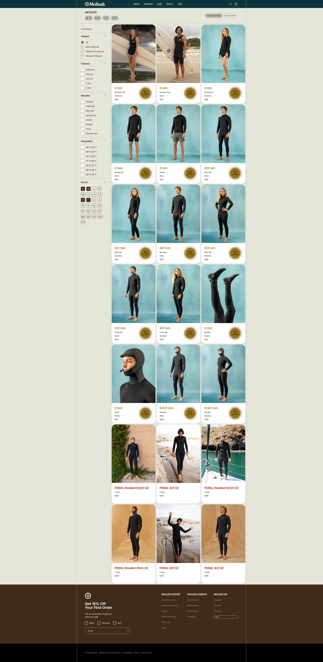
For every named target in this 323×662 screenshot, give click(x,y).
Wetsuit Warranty (169, 617)
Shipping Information (170, 606)
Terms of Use (146, 653)
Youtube (217, 606)
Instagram (218, 600)
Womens (148, 4)
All (87, 42)
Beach (170, 4)
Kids (180, 4)
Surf (159, 4)
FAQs (164, 628)
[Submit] (128, 630)
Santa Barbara (193, 606)
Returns (165, 611)
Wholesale (191, 617)
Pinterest (217, 611)
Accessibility (126, 653)
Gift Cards (166, 622)
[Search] (231, 4)
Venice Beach (192, 611)
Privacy (137, 653)
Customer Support (169, 600)
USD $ (217, 617)
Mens (136, 4)
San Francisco (193, 600)
